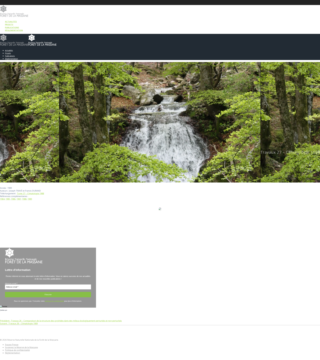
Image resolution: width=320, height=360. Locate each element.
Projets (9, 24)
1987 (18, 199)
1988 (24, 199)
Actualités (11, 21)
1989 (30, 199)
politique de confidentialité (54, 301)
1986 (13, 199)
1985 (8, 199)
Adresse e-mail (11, 283)
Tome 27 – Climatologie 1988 (30, 193)
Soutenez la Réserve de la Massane (21, 347)
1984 (2, 199)
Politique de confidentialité (17, 350)
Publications (12, 27)
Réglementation (14, 30)
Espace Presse (11, 344)
